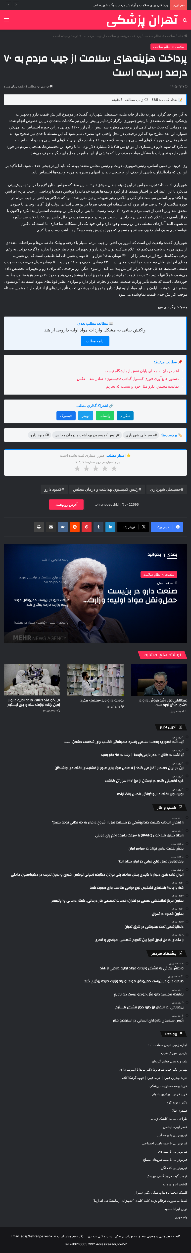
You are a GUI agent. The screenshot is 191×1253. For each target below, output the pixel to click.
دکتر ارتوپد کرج (176, 1102)
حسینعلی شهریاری (165, 489)
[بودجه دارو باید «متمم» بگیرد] (95, 679)
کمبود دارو (53, 489)
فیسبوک (66, 415)
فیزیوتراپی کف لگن (174, 1168)
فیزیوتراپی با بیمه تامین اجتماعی (164, 1143)
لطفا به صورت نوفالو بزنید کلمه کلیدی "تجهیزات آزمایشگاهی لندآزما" (140, 1201)
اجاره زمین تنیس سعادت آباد (167, 1045)
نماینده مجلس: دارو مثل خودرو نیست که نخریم (142, 386)
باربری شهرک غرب (174, 1053)
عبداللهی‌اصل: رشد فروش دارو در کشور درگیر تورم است (163, 702)
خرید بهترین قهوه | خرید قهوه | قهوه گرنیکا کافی (154, 1078)
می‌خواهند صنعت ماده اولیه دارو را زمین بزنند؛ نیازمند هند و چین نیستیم (33, 702)
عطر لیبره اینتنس (175, 1127)
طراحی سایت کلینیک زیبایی (168, 1119)
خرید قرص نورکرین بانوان (169, 1094)
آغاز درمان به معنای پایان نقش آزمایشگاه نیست (142, 370)
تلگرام (125, 415)
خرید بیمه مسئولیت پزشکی (168, 1086)
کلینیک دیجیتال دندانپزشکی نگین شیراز (161, 1192)
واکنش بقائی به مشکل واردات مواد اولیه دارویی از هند (95, 329)
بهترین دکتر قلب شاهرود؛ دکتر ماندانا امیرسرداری (153, 1069)
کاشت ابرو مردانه (175, 1184)
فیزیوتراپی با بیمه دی (172, 1151)
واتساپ (104, 415)
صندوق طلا (179, 1110)
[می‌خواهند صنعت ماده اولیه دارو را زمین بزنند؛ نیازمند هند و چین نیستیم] (32, 679)
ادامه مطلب (95, 341)
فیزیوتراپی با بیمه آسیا (171, 1135)
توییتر (86, 415)
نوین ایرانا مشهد (175, 1209)
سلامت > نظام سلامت (159, 36)
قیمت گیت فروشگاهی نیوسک (167, 1176)
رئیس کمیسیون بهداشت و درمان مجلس (106, 489)
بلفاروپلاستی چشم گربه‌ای (169, 1061)
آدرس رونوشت (66, 504)
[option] (95, 593)
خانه (181, 36)
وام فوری (181, 1217)
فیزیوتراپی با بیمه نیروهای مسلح (165, 1160)
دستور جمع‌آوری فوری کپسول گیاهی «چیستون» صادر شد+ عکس (128, 378)
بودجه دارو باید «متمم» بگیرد (102, 700)
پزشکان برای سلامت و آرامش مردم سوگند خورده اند (131, 5)
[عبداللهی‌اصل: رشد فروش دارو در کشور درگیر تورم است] (159, 679)
